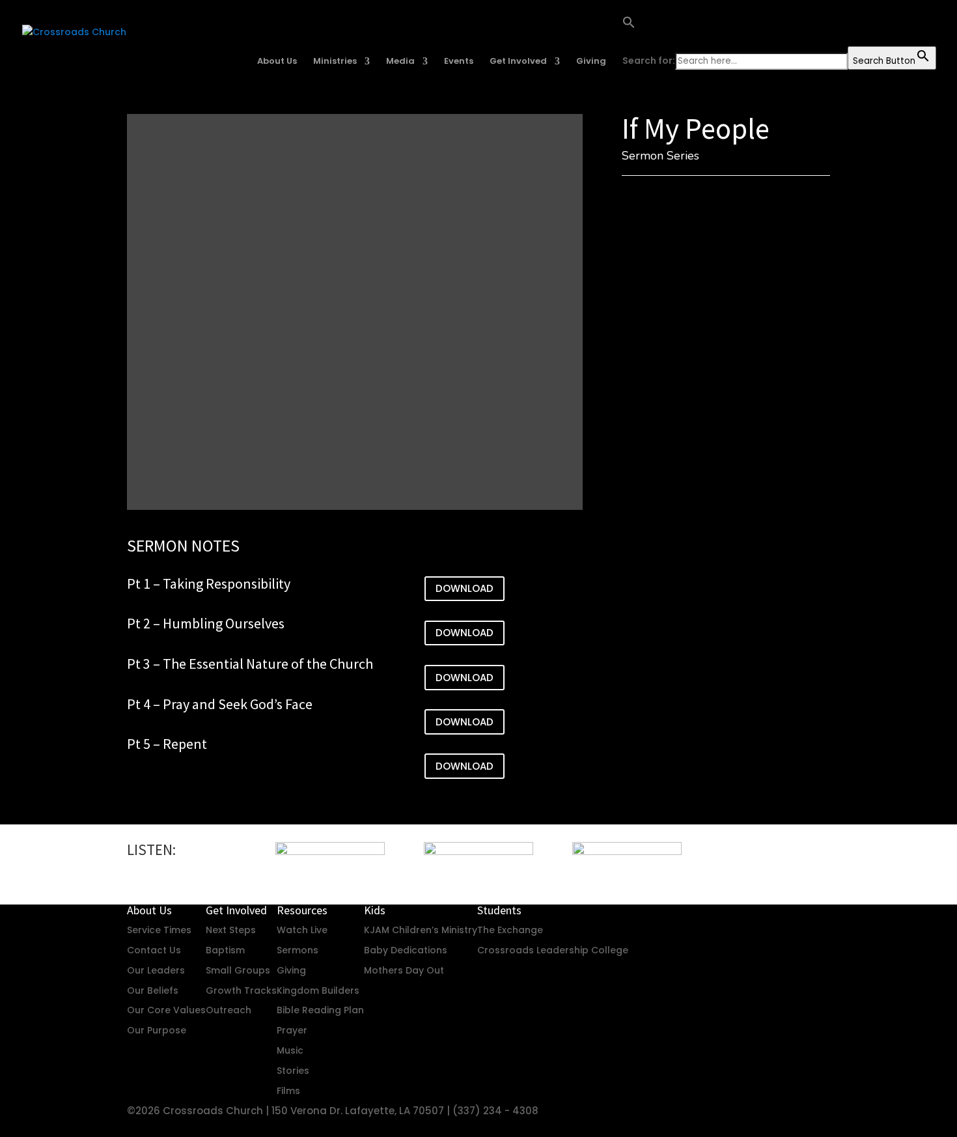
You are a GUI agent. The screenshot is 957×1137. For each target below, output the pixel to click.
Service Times (159, 929)
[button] (779, 31)
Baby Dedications (405, 950)
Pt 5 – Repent (167, 744)
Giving (591, 62)
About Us (277, 62)
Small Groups (238, 970)
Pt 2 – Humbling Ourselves (205, 623)
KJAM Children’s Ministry (420, 929)
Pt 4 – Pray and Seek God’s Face (219, 704)
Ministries (335, 62)
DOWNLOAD (464, 588)
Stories (293, 1070)
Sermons (297, 950)
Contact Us (154, 950)
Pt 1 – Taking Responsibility (208, 583)
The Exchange (510, 929)
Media (400, 62)
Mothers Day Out (404, 970)
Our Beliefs (152, 990)
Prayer (292, 1030)
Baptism (225, 950)
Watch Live (302, 929)
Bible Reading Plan (320, 1010)
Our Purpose (156, 1030)
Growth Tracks (241, 990)
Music (290, 1050)
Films (288, 1090)
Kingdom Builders (318, 990)
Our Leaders (156, 970)
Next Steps (231, 929)
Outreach (228, 1010)
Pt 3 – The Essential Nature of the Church (250, 663)
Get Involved (518, 62)
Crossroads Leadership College (552, 950)
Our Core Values (166, 1010)
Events (458, 62)
